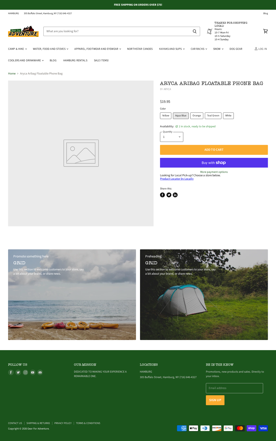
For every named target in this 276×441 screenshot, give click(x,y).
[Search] (194, 31)
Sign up (215, 400)
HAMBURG (13, 13)
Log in (262, 49)
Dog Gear (236, 49)
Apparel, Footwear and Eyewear (96, 49)
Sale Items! (101, 60)
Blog (265, 13)
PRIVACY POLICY (63, 423)
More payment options (214, 172)
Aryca (167, 89)
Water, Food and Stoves (49, 49)
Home (12, 73)
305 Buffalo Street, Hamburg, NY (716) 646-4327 (48, 13)
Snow (217, 49)
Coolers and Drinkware (24, 60)
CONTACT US (15, 423)
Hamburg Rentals (75, 60)
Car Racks (198, 49)
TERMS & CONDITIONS (88, 423)
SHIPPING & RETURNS (38, 423)
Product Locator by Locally (177, 179)
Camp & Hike (16, 49)
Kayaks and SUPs (170, 49)
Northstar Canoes (140, 49)
